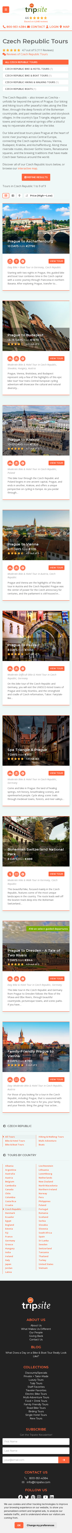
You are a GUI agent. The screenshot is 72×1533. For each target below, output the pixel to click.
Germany (10, 1240)
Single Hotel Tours (36, 1414)
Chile (8, 1193)
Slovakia (43, 1224)
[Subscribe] (63, 1460)
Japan (8, 1264)
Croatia (9, 1205)
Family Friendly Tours (36, 1404)
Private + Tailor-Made (36, 1376)
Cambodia (10, 1185)
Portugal (43, 1209)
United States (46, 1264)
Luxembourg (45, 1173)
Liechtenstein (46, 1165)
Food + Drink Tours (36, 1400)
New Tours (36, 1418)
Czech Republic (13, 1209)
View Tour (56, 261)
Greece (9, 1244)
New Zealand (46, 1181)
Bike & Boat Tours (14, 1144)
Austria (9, 1177)
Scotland (43, 1216)
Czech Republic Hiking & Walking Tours (32, 82)
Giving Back (36, 1336)
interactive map (27, 168)
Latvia (8, 1271)
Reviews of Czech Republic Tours (27, 54)
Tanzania (44, 1252)
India (8, 1252)
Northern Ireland (48, 1189)
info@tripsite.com (38, 1482)
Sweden (43, 1244)
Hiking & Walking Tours (51, 1136)
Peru (41, 1197)
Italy (7, 1260)
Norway (43, 1193)
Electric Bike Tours (36, 1393)
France (9, 1236)
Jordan (8, 1267)
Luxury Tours (36, 1379)
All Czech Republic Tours (21, 62)
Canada (9, 1189)
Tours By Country (21, 1155)
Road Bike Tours (36, 1407)
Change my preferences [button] (40, 1525)
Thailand (43, 1256)
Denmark (10, 1212)
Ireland (9, 1256)
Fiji (6, 1232)
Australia (10, 1173)
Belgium (9, 1181)
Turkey (42, 1260)
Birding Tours (36, 1411)
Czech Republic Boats (20, 88)
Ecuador (9, 1216)
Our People (36, 1332)
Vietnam (43, 1267)
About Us (36, 1325)
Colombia (10, 1197)
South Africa (45, 1232)
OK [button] (19, 1525)
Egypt (8, 1220)
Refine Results (37, 177)
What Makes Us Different (36, 1329)
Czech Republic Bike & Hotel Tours (29, 68)
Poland (42, 1205)
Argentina (10, 1169)
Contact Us (36, 1339)
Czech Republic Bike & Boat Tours (28, 75)
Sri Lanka (44, 1240)
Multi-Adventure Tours (36, 1397)
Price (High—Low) (40, 195)
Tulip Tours (36, 1383)
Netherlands (45, 1177)
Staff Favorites (36, 1386)
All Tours (10, 1136)
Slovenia (43, 1228)
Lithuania (44, 1169)
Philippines (44, 1201)
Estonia (9, 1228)
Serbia (42, 1220)
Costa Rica (10, 1201)
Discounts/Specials (36, 1372)
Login (54, 26)
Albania (9, 1165)
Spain (42, 1236)
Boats (42, 1144)
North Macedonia (48, 1185)
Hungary (10, 1248)
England (9, 1224)
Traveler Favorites (36, 1390)
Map (65, 26)
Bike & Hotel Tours (15, 1140)
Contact (37, 26)
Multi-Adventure (47, 1140)
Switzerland (45, 1248)
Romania (43, 1212)
